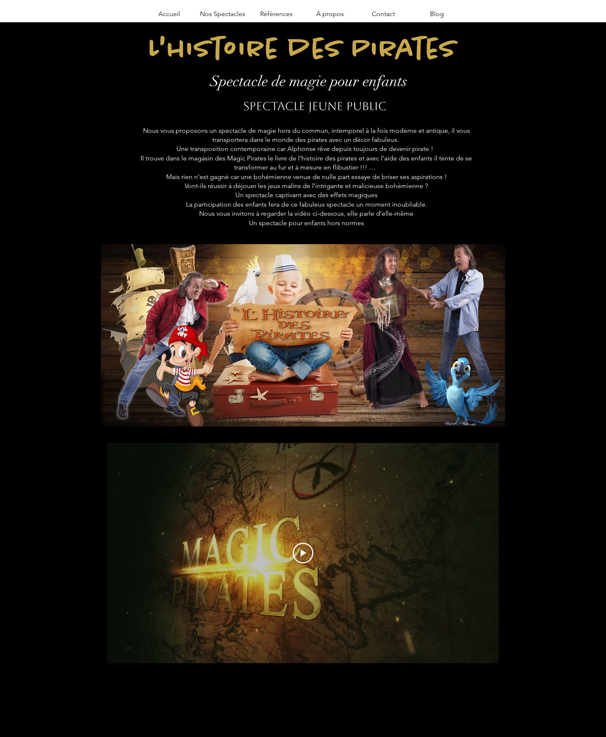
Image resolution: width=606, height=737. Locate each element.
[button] (222, 14)
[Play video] (303, 553)
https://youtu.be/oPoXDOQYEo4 (341, 674)
